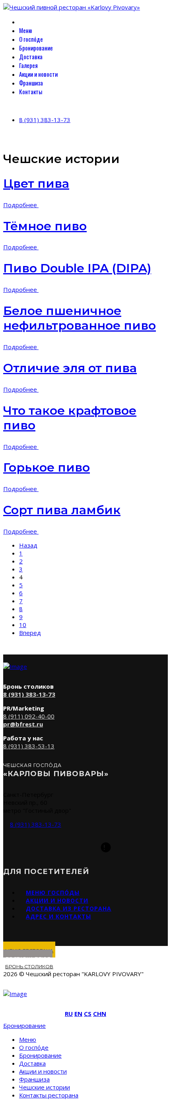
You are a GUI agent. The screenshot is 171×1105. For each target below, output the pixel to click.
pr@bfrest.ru (23, 724)
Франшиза (31, 82)
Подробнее (21, 205)
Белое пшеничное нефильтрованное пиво (79, 318)
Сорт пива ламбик (61, 510)
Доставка (31, 56)
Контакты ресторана (48, 1095)
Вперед (30, 633)
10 (22, 625)
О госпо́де (31, 39)
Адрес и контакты (58, 916)
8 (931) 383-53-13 (28, 746)
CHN (99, 1014)
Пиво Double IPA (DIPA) (77, 268)
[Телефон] (65, 848)
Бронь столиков (29, 966)
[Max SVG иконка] (106, 847)
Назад (28, 545)
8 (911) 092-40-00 (28, 716)
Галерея (28, 65)
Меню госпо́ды (53, 892)
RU (69, 1014)
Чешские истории (44, 1087)
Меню (25, 30)
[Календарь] (85, 848)
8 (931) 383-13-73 (44, 120)
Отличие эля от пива (70, 368)
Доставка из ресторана (68, 908)
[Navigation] (5, 106)
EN (78, 1014)
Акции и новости (38, 74)
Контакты (30, 91)
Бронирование (36, 47)
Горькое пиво (46, 467)
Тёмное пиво (45, 226)
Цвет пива (36, 183)
